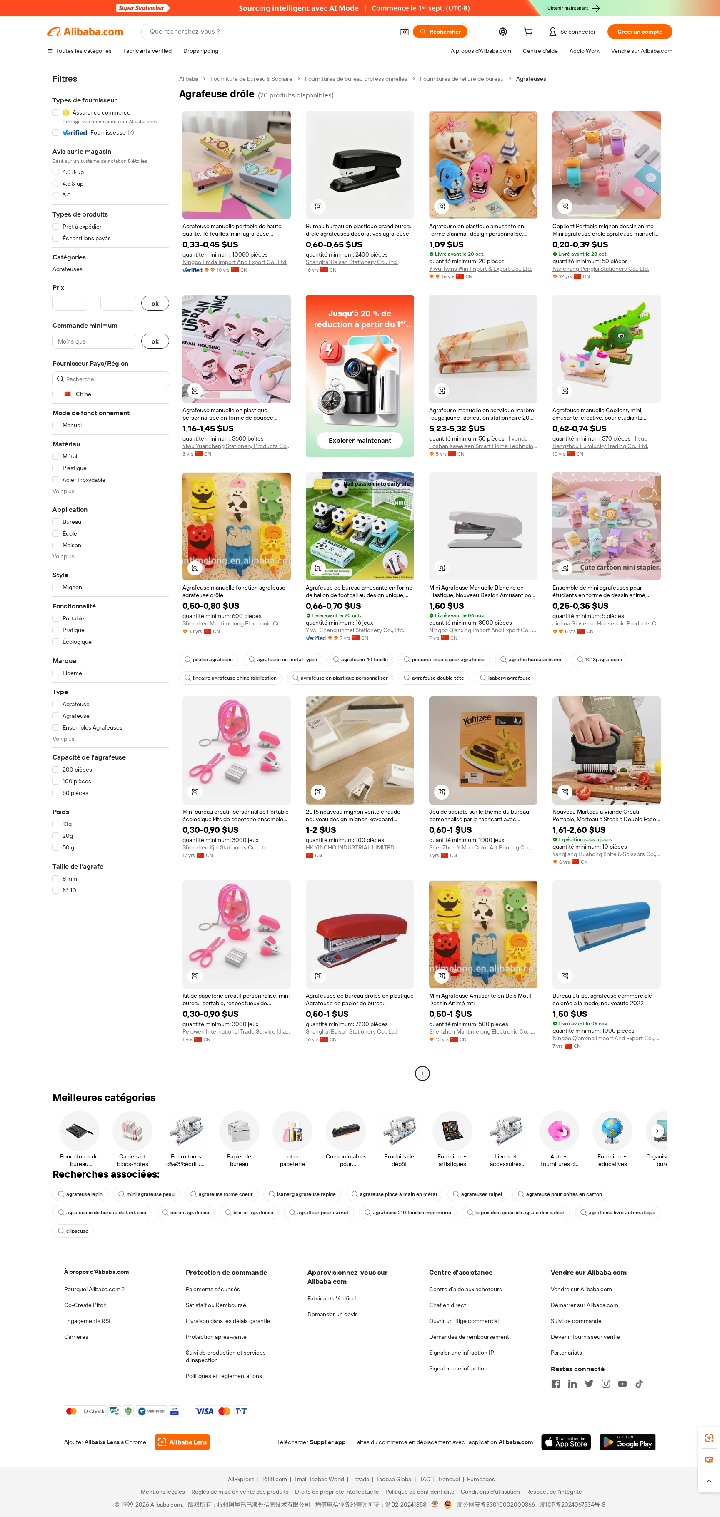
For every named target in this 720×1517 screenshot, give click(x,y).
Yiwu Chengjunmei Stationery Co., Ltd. (355, 630)
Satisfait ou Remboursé (216, 1305)
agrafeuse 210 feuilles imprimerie (412, 1213)
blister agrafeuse (253, 1213)
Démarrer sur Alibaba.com (584, 1305)
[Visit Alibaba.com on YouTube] (623, 1384)
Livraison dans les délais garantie (228, 1321)
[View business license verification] (435, 1504)
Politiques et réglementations (224, 1376)
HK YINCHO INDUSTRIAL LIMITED (350, 847)
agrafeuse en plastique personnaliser (344, 678)
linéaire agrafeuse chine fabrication (235, 678)
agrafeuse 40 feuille (364, 660)
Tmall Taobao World (319, 1479)
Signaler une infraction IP (461, 1352)
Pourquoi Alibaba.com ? (94, 1289)
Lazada (360, 1479)
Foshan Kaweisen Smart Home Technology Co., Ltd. (483, 446)
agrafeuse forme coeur (226, 1194)
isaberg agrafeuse (509, 678)
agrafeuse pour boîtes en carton (564, 1194)
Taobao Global (394, 1479)
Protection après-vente (216, 1336)
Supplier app (328, 1442)
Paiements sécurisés (213, 1289)
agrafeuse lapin (84, 1194)
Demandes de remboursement (469, 1336)
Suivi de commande (576, 1321)
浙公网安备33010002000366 (496, 1504)
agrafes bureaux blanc (535, 660)
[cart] (530, 33)
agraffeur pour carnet (323, 1213)
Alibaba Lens (102, 1442)
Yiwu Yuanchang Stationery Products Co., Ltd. (236, 446)
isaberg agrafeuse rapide (306, 1194)
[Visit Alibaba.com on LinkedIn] (573, 1384)
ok (155, 303)
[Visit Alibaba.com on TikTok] (639, 1384)
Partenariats (566, 1352)
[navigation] (110, 577)
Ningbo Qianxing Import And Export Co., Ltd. (483, 630)
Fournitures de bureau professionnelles (356, 78)
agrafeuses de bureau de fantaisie (106, 1213)
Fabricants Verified (332, 1298)
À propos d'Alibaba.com (96, 1271)
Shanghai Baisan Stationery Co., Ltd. (352, 262)
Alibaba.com (516, 1442)
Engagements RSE (88, 1321)
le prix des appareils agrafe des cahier (520, 1213)
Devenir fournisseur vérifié (585, 1336)
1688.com (274, 1479)
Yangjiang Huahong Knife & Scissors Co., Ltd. (606, 854)
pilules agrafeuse (213, 660)
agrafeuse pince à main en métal (398, 1194)
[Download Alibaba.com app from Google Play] (628, 1442)
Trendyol (449, 1479)
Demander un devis (333, 1314)
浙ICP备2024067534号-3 (572, 1504)
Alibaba (188, 78)
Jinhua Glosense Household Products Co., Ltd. (606, 623)
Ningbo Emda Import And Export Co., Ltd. (235, 262)
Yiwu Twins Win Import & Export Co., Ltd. (480, 268)
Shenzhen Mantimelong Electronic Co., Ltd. (236, 623)
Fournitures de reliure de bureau (462, 78)
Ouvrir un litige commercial (464, 1321)
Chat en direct (447, 1305)
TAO (425, 1479)
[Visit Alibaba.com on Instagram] (606, 1384)
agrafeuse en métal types (287, 660)
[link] (709, 1438)
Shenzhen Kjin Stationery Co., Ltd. (225, 847)
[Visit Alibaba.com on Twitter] (589, 1384)
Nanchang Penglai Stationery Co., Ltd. (600, 268)
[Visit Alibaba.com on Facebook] (556, 1384)
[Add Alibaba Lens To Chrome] (182, 1442)
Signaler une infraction (458, 1368)
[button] (405, 32)
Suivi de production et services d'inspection (226, 1356)
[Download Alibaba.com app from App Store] (566, 1442)
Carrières (76, 1336)
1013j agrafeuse (603, 660)
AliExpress (241, 1479)
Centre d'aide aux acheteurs (465, 1289)
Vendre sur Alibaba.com (581, 1289)
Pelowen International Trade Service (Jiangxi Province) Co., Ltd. (236, 1031)
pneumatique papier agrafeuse (448, 660)
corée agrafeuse (189, 1213)
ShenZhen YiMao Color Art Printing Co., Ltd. (483, 847)
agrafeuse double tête (438, 678)
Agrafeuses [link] (531, 78)
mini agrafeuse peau (151, 1194)
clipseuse (77, 1231)
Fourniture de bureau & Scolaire (251, 78)
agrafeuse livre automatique (622, 1213)
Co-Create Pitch (85, 1305)
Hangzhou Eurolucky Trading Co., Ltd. (600, 446)
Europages (481, 1479)
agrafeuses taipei (481, 1194)
